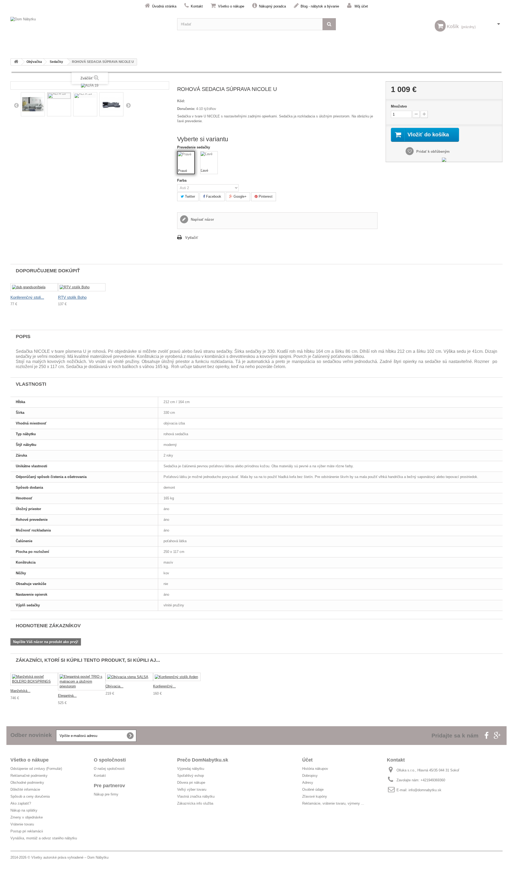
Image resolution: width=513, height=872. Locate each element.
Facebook (213, 196)
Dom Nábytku (97, 857)
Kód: (181, 101)
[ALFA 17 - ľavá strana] (33, 104)
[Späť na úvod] (16, 62)
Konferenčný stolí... (27, 297)
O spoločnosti (110, 760)
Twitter (189, 196)
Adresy (307, 783)
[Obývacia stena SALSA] (129, 677)
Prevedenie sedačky (194, 147)
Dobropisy (310, 776)
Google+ (239, 196)
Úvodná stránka (164, 6)
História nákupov (315, 769)
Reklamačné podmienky (29, 776)
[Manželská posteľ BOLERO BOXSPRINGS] (34, 679)
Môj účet (361, 6)
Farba (183, 180)
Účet (307, 760)
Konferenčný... (164, 686)
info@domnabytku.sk (425, 790)
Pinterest (265, 196)
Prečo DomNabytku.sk (202, 760)
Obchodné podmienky (27, 783)
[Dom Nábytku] (89, 24)
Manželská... (20, 691)
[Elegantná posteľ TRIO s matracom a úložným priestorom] (82, 681)
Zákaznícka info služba (195, 803)
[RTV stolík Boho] (82, 287)
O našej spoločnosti (109, 769)
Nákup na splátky (23, 810)
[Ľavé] (209, 160)
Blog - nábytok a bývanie (320, 6)
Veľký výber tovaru (191, 789)
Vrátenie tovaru (22, 824)
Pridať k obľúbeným (432, 152)
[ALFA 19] (59, 96)
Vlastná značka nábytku (196, 796)
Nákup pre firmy (106, 794)
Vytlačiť (191, 238)
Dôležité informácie (25, 789)
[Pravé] (186, 160)
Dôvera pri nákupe (191, 783)
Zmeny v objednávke (26, 817)
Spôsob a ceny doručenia (30, 796)
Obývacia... (114, 686)
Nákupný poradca (272, 6)
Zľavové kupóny (314, 796)
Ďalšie (128, 105)
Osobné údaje (313, 789)
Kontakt (197, 6)
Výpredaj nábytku (190, 769)
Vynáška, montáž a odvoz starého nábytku (43, 838)
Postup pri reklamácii (26, 831)
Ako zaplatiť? (20, 803)
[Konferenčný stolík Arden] (177, 677)
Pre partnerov (109, 785)
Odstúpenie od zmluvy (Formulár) (36, 769)
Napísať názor (202, 219)
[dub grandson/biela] (34, 287)
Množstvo (399, 106)
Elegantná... (67, 696)
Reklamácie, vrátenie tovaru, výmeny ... (333, 803)
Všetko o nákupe (231, 6)
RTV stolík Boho (72, 297)
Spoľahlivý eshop (190, 776)
